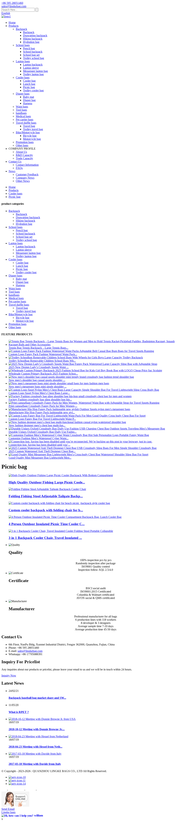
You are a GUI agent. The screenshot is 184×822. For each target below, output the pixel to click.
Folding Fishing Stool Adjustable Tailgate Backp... (46, 496)
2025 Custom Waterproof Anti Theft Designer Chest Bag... (42, 451)
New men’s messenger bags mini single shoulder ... (37, 386)
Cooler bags (22, 77)
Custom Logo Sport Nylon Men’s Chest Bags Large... (39, 393)
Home (12, 22)
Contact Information (27, 164)
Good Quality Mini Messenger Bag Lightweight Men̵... (40, 457)
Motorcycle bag (32, 138)
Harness (27, 103)
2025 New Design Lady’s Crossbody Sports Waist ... (39, 367)
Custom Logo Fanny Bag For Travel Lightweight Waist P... (42, 418)
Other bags (22, 145)
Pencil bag (29, 48)
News (12, 171)
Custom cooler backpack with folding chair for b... (46, 510)
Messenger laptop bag (35, 71)
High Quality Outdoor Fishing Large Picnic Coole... (47, 482)
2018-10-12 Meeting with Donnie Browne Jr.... (37, 729)
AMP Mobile (44, 789)
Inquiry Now (8, 675)
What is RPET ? (19, 712)
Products (14, 25)
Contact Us (15, 161)
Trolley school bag (33, 58)
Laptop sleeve (31, 67)
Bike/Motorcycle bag (28, 132)
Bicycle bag (29, 135)
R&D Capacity (24, 155)
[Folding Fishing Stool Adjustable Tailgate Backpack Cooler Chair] (47, 489)
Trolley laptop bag (33, 74)
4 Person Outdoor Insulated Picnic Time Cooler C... (47, 524)
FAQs (19, 168)
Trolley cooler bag (33, 90)
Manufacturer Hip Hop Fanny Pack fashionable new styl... (42, 412)
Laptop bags (23, 61)
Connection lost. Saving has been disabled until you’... (39, 444)
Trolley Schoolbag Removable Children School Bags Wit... (42, 360)
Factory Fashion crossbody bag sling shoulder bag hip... (40, 399)
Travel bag (29, 126)
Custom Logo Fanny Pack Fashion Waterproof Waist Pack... (43, 354)
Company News (25, 177)
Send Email (8, 809)
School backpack (32, 51)
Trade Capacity (24, 158)
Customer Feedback (27, 174)
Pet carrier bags (24, 119)
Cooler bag (29, 80)
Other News (23, 180)
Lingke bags (8, 812)
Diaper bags (22, 93)
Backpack (21, 29)
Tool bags (21, 109)
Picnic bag (29, 87)
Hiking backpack (32, 38)
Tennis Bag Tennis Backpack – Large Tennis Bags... (38, 347)
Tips (3, 789)
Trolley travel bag (33, 129)
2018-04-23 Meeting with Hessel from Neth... (35, 746)
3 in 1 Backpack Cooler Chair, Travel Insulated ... (45, 538)
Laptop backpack (33, 64)
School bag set (31, 54)
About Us (21, 151)
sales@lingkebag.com (30, 650)
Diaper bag (29, 100)
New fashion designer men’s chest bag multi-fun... (37, 425)
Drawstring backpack (35, 35)
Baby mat (28, 96)
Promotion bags (25, 142)
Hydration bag (31, 41)
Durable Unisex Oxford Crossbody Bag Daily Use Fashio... (43, 431)
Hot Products (16, 789)
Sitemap (30, 789)
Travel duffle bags (26, 122)
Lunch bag (29, 83)
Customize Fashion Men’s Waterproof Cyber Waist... (38, 438)
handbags (21, 113)
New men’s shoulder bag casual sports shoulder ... (37, 380)
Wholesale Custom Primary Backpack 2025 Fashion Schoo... (43, 373)
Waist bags (22, 106)
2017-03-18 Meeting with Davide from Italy (35, 763)
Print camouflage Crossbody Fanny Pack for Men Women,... (43, 405)
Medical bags (23, 116)
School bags (23, 45)
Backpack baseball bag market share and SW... (37, 697)
